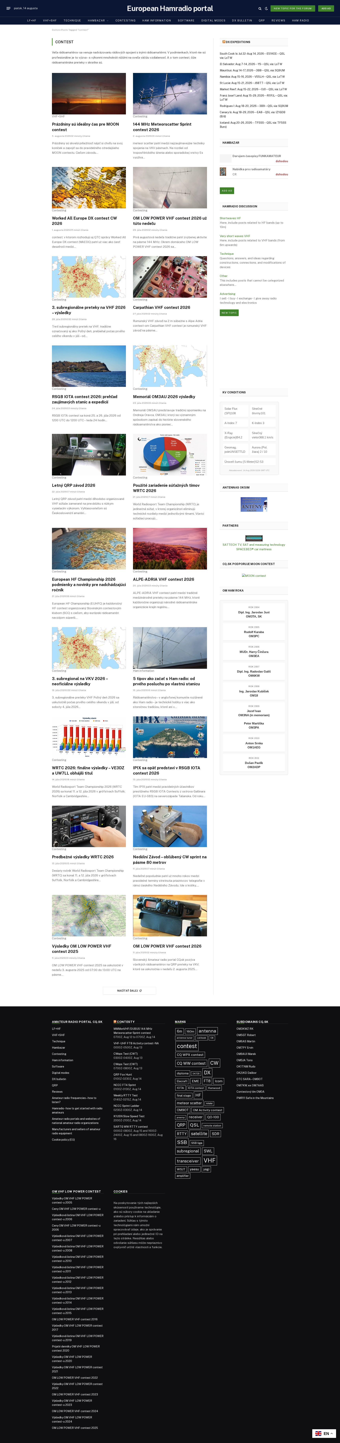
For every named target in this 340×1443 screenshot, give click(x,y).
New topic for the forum (293, 8)
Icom (219, 1081)
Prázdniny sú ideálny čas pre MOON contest (85, 127)
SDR (215, 1134)
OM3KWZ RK (245, 1028)
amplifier (183, 1175)
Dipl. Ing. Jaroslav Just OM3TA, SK (254, 614)
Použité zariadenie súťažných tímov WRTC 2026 (166, 488)
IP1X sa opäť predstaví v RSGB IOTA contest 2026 (166, 771)
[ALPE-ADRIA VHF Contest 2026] (170, 549)
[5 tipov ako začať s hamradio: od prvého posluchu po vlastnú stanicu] (170, 648)
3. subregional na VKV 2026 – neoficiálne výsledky (80, 681)
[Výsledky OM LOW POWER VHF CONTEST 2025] (89, 916)
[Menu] (8, 8)
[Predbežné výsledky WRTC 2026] (89, 826)
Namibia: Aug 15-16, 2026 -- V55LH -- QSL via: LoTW (252, 76)
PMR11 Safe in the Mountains (255, 1098)
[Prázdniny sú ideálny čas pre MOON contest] (89, 94)
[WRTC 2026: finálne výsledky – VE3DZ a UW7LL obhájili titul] (89, 737)
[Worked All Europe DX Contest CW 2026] (89, 188)
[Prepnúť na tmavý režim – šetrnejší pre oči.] (266, 8)
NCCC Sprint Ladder (126, 1105)
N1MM (209, 1103)
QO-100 (213, 1117)
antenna (207, 1030)
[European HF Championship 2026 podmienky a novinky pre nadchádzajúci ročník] (89, 549)
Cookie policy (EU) (63, 1139)
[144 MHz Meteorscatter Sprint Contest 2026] (170, 94)
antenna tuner (185, 1037)
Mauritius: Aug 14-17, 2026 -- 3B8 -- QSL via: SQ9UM (252, 70)
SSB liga (196, 1143)
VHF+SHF (50, 20)
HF (198, 1095)
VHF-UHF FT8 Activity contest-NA (136, 1043)
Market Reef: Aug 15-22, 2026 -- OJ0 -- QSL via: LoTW (253, 89)
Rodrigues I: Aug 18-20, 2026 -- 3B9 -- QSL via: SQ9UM (254, 106)
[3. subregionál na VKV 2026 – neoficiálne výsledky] (89, 648)
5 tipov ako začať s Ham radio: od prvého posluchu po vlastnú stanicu (166, 681)
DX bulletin (242, 20)
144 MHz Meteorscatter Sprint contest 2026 (162, 127)
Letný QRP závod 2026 (73, 485)
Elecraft (182, 1081)
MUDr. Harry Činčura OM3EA (254, 654)
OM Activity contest (207, 1110)
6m (179, 1031)
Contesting (125, 20)
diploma (182, 1073)
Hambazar (96, 20)
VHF (209, 1160)
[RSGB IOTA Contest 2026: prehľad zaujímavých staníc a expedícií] (89, 366)
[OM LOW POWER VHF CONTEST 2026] (170, 916)
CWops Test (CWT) (126, 1053)
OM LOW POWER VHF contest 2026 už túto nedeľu (170, 221)
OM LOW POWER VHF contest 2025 (75, 1427)
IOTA (180, 1088)
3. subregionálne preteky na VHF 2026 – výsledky (89, 310)
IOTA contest (196, 1088)
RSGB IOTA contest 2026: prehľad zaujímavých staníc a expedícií (84, 399)
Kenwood (214, 1088)
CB (211, 1037)
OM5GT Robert (246, 1035)
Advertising (227, 293)
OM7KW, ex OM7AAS (250, 1085)
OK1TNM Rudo (246, 1066)
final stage (184, 1095)
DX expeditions (238, 42)
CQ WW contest (191, 1063)
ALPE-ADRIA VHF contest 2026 (163, 579)
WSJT (181, 1169)
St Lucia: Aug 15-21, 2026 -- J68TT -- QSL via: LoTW (252, 83)
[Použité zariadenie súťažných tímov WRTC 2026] (170, 455)
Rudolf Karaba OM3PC (254, 634)
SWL (208, 1151)
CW (214, 1063)
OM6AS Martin (246, 1041)
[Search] (260, 8)
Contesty (126, 1021)
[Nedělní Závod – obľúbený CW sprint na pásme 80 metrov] (170, 826)
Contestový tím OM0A (250, 1091)
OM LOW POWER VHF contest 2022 (75, 1377)
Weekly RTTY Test (126, 1095)
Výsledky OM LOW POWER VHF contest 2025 (81, 949)
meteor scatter (189, 1103)
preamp (181, 1117)
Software (186, 20)
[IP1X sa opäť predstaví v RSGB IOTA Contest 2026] (170, 737)
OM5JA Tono (245, 1060)
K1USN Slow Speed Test (129, 1116)
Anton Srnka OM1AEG (254, 745)
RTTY (182, 1134)
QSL (194, 1124)
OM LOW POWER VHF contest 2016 (75, 1319)
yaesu (194, 1169)
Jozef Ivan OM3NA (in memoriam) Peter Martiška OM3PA (254, 719)
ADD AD (326, 8)
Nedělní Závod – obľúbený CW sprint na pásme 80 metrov (170, 860)
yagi (206, 1169)
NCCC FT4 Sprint (125, 1085)
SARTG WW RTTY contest (131, 1126)
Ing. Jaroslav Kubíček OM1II (254, 693)
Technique (72, 20)
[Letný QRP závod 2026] (89, 455)
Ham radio (300, 20)
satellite (199, 1133)
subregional (188, 1151)
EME (195, 1081)
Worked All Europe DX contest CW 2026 (84, 221)
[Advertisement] (254, 352)
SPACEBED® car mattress (254, 549)
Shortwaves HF (230, 218)
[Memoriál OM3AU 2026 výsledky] (170, 366)
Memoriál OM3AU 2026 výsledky (164, 396)
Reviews (278, 20)
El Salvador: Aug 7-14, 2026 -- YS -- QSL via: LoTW (251, 64)
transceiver (188, 1161)
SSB (182, 1142)
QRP (262, 20)
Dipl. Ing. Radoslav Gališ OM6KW (254, 673)
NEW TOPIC (229, 312)
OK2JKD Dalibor (247, 1072)
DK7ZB (196, 1073)
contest (187, 1046)
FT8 (207, 1081)
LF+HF (31, 20)
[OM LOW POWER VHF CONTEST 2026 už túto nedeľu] (170, 188)
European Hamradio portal (170, 8)
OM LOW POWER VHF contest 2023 (75, 1394)
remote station (212, 1125)
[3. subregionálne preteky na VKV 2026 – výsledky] (89, 277)
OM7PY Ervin (245, 1047)
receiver (196, 1117)
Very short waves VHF (235, 236)
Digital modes (213, 20)
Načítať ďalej (127, 990)
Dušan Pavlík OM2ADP (254, 765)
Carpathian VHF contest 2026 (161, 307)
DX (207, 1073)
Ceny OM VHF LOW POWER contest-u (76, 1208)
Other (223, 276)
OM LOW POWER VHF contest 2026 (167, 946)
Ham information (156, 20)
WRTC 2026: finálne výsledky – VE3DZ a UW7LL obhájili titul (88, 771)
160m (190, 1031)
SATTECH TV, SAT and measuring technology (254, 544)
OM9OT (183, 1110)
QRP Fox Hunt (123, 1074)
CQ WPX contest (190, 1055)
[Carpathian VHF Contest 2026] (170, 277)
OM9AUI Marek (246, 1054)
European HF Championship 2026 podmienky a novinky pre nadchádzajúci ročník (89, 584)
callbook (201, 1037)
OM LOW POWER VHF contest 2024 (75, 1411)
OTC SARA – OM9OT (250, 1079)
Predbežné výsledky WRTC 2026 (83, 857)
